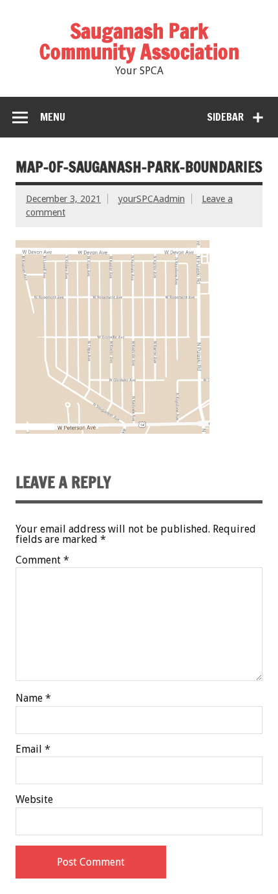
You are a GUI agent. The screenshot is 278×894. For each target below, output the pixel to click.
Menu (52, 117)
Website (34, 800)
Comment (42, 560)
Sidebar (225, 117)
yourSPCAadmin (151, 199)
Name (33, 698)
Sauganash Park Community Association (139, 41)
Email (33, 749)
